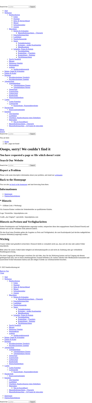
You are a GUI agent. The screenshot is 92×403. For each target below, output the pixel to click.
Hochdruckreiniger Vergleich (19, 77)
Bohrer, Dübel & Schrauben (14, 71)
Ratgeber (7, 112)
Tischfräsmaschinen (25, 57)
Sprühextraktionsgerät (21, 69)
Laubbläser (17, 37)
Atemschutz (13, 89)
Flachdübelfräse (23, 51)
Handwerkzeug (14, 15)
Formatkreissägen (24, 43)
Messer (16, 23)
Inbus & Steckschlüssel (21, 21)
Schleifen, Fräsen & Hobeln (23, 49)
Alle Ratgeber (14, 114)
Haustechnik (8, 108)
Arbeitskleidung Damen (21, 85)
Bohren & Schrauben (20, 31)
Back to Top (4, 271)
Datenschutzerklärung (12, 196)
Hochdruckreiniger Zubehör (19, 79)
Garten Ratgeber (15, 102)
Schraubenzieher (19, 25)
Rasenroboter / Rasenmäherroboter (25, 106)
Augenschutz (13, 91)
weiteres (12, 67)
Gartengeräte (13, 104)
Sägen (15, 41)
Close (2, 273)
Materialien (13, 120)
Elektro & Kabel (10, 73)
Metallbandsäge (23, 47)
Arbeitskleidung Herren (21, 87)
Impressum (8, 194)
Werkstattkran (14, 65)
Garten (6, 99)
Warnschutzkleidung (16, 97)
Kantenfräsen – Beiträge (26, 55)
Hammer (16, 19)
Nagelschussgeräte (20, 39)
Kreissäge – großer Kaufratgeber (29, 45)
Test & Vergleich (15, 59)
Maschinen (13, 29)
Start (6, 11)
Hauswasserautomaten (17, 110)
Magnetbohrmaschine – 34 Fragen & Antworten (26, 126)
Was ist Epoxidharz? (20, 122)
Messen (11, 61)
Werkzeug (8, 13)
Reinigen (7, 75)
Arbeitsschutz (9, 81)
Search (32, 7)
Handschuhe (13, 95)
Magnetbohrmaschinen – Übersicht (30, 33)
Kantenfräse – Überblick (26, 53)
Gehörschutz (13, 93)
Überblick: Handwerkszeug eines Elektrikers (25, 118)
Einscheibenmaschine (21, 35)
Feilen (15, 17)
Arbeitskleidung (14, 83)
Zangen (16, 27)
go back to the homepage (18, 184)
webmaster (58, 175)
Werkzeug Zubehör (16, 63)
